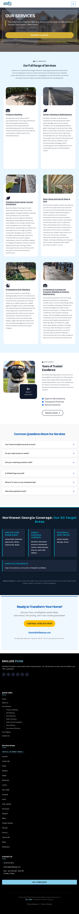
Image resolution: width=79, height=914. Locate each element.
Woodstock (42, 544)
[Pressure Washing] (8, 110)
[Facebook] (4, 674)
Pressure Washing (14, 114)
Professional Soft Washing (18, 290)
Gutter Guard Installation (14, 722)
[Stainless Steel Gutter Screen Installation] (8, 198)
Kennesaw (43, 542)
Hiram (66, 542)
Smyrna (34, 550)
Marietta (34, 542)
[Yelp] (22, 674)
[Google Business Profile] (18, 674)
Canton (34, 547)
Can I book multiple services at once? (20, 444)
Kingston (5, 813)
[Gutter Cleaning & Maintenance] (45, 110)
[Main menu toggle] (73, 4)
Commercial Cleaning (13, 728)
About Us (5, 703)
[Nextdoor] (27, 674)
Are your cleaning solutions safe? (18, 462)
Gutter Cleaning (11, 719)
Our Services (6, 706)
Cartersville (9, 539)
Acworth (34, 544)
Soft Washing (10, 713)
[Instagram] (8, 674)
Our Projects (6, 732)
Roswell (34, 568)
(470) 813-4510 (9, 863)
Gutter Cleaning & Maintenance (57, 114)
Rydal (17, 545)
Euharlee (18, 539)
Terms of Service (46, 904)
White (16, 542)
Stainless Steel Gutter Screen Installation (19, 203)
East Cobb (5, 790)
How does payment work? (15, 491)
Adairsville (9, 542)
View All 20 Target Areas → (13, 752)
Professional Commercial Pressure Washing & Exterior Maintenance (56, 292)
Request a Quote (39, 35)
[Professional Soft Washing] (8, 285)
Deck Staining (10, 725)
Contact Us (6, 736)
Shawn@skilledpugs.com (39, 632)
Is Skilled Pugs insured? (14, 473)
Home (4, 699)
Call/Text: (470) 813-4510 (39, 623)
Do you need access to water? (17, 453)
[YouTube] (13, 674)
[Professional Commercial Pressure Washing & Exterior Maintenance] (45, 285)
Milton (43, 568)
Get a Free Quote (39, 882)
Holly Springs (43, 547)
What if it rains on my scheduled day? (20, 482)
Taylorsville (9, 545)
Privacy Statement (33, 904)
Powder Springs (7, 823)
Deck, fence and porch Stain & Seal (56, 200)
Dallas (59, 539)
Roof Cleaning (10, 716)
